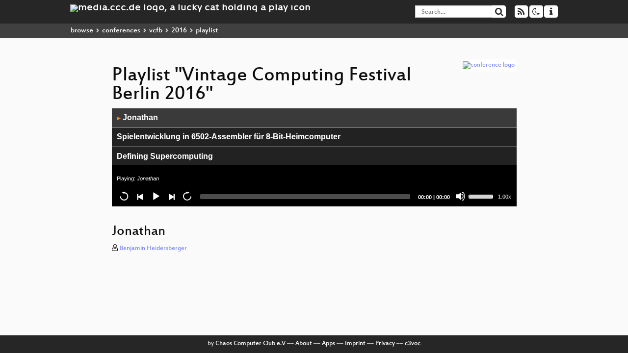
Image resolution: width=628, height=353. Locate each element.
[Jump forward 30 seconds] (187, 196)
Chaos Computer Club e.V (250, 343)
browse (82, 30)
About (303, 343)
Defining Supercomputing (165, 156)
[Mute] (460, 196)
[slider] (482, 195)
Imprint (355, 343)
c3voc (412, 343)
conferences (121, 30)
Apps (328, 343)
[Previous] (139, 196)
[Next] (171, 196)
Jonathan (137, 117)
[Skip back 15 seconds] (124, 196)
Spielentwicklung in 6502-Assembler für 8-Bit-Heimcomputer (228, 136)
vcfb (155, 30)
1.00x (504, 197)
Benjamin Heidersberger (153, 248)
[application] (314, 157)
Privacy (385, 343)
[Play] (155, 196)
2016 (179, 30)
